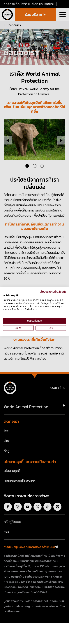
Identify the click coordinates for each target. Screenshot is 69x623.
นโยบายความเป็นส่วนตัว (53, 292)
